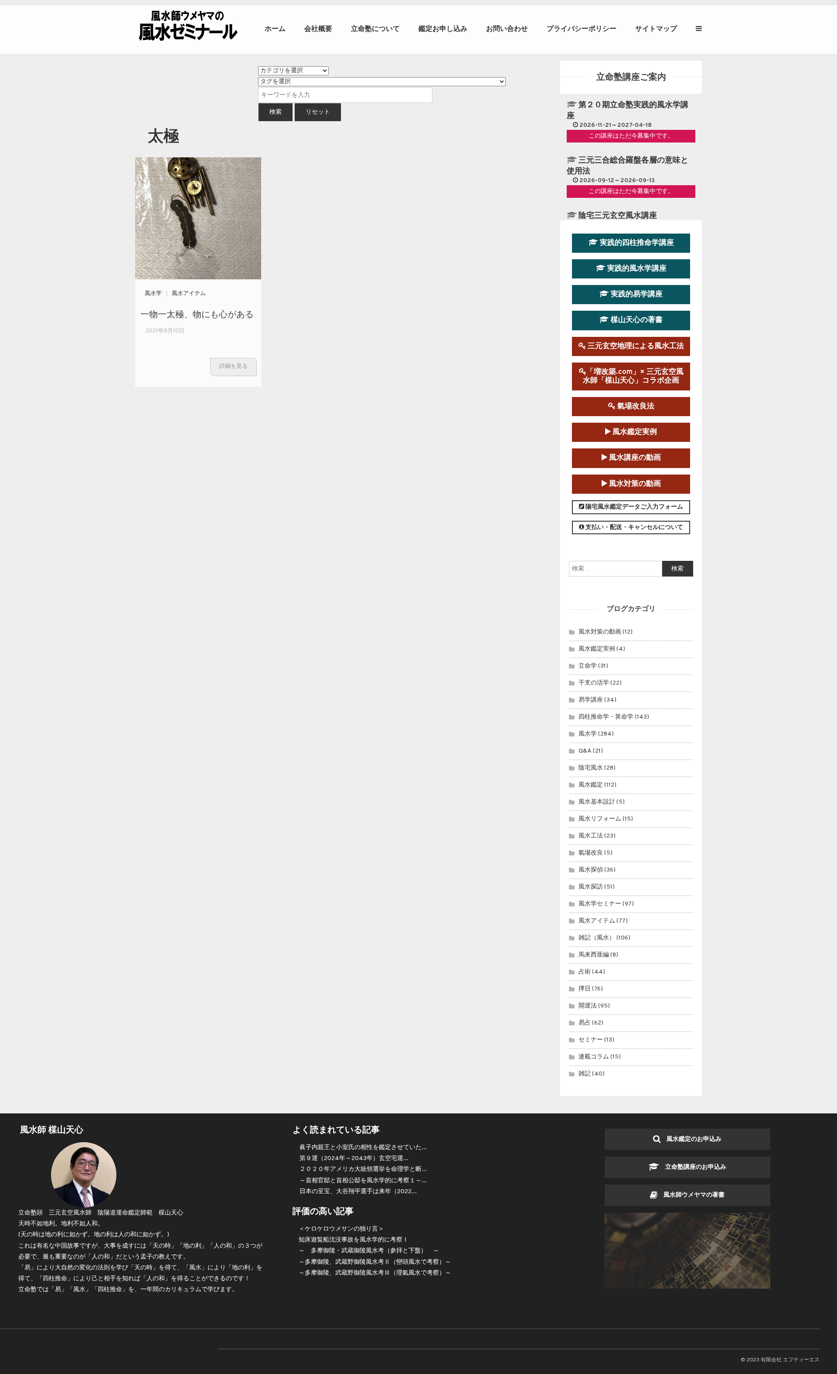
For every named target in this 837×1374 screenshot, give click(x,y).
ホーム (275, 28)
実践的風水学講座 (636, 268)
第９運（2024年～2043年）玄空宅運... (353, 1158)
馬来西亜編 (593, 955)
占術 (584, 972)
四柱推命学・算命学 (605, 717)
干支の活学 (593, 683)
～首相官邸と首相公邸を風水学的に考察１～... (363, 1180)
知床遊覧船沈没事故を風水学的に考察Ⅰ (353, 1240)
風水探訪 (590, 887)
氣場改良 (590, 853)
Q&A (585, 751)
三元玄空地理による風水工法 (635, 346)
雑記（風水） (596, 938)
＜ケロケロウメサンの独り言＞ (341, 1229)
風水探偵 (590, 870)
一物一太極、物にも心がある (197, 313)
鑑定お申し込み (442, 28)
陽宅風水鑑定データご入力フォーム (633, 507)
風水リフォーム (599, 819)
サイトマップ (656, 28)
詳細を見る (233, 366)
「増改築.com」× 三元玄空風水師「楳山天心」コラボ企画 (633, 376)
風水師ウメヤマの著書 (691, 1195)
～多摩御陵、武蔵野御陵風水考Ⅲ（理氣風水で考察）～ (375, 1273)
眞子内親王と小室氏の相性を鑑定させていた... (363, 1147)
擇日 (584, 989)
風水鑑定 (590, 785)
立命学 (587, 666)
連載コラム (593, 1057)
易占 (584, 1023)
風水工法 (590, 836)
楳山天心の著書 (636, 320)
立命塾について (375, 28)
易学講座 (590, 700)
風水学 (153, 293)
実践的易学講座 (636, 294)
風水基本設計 (596, 802)
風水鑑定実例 (634, 432)
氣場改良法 (635, 406)
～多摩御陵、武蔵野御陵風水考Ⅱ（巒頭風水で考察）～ (375, 1262)
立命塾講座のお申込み (692, 1167)
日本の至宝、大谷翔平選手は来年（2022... (358, 1191)
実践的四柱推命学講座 (636, 243)
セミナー (590, 1040)
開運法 (587, 1006)
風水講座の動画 (634, 457)
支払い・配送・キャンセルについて (633, 527)
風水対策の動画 (634, 484)
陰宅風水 (590, 768)
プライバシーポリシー (581, 28)
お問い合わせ (507, 28)
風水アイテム (189, 293)
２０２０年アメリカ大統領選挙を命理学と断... (363, 1169)
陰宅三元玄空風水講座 (617, 216)
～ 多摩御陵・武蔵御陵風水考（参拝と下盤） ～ (369, 1251)
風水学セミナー (599, 904)
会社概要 (318, 28)
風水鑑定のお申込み (690, 1139)
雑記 (584, 1074)
